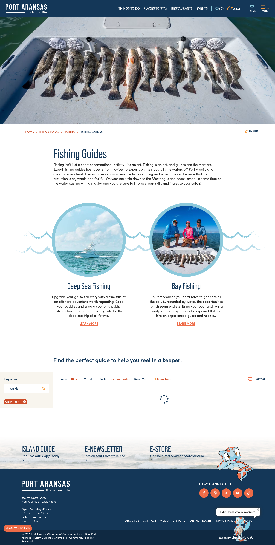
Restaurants (182, 8)
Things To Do (49, 131)
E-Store (179, 520)
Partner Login (200, 520)
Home (30, 131)
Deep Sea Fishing (88, 286)
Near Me (140, 379)
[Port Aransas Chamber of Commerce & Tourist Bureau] (26, 9)
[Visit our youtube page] (237, 493)
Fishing (70, 131)
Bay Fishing (186, 286)
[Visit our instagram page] (215, 493)
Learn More (89, 323)
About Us (132, 520)
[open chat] (240, 529)
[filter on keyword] (43, 388)
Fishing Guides (91, 131)
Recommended (120, 379)
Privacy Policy (226, 520)
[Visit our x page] (226, 493)
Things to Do (129, 8)
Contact (149, 520)
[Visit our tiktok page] (248, 493)
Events (202, 8)
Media (164, 520)
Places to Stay (155, 8)
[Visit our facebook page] (204, 493)
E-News (252, 10)
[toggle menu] (265, 8)
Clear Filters (12, 401)
